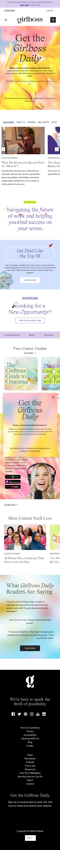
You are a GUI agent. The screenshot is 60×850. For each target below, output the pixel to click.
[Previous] (6, 372)
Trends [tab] (31, 122)
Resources (30, 769)
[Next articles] (57, 149)
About (30, 780)
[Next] (54, 372)
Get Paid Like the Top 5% (30, 776)
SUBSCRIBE (24, 5)
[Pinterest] (25, 715)
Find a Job (30, 765)
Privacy (30, 731)
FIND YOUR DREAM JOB (30, 320)
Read (30, 755)
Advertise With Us (30, 738)
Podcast (30, 762)
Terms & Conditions (30, 727)
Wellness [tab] (43, 122)
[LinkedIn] (44, 715)
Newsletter (30, 758)
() (49, 10)
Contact (30, 783)
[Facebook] (13, 715)
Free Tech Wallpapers (30, 773)
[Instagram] (31, 715)
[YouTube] (37, 715)
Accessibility (30, 735)
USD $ (29, 838)
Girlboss (39, 831)
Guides (30, 745)
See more (28, 353)
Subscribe (9, 10)
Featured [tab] (8, 122)
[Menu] (6, 20)
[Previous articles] (3, 149)
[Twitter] (19, 714)
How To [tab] (20, 122)
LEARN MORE (30, 280)
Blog (30, 742)
